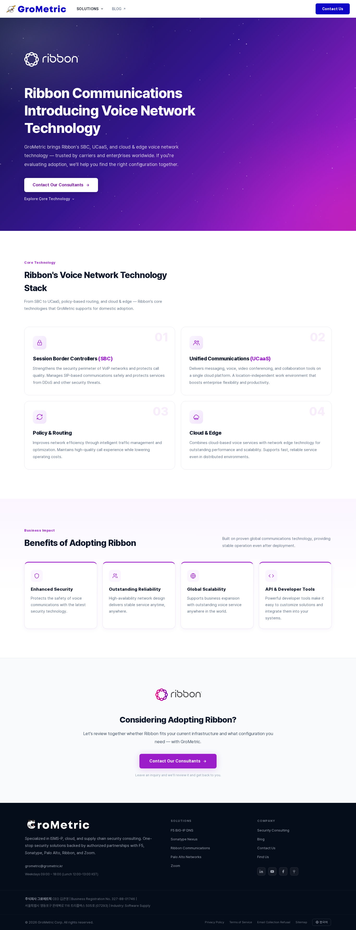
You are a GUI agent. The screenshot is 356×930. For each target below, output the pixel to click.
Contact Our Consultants (58, 184)
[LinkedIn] (261, 871)
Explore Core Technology (47, 199)
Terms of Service (240, 922)
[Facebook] (283, 871)
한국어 (324, 922)
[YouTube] (272, 871)
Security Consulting (273, 830)
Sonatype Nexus (184, 839)
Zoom (175, 866)
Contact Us (332, 9)
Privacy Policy (214, 922)
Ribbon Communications (190, 848)
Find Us (263, 857)
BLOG (116, 9)
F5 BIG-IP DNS (182, 830)
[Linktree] (294, 871)
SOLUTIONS (88, 9)
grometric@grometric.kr (44, 866)
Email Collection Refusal (273, 922)
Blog (261, 839)
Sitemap (301, 922)
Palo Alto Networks (186, 857)
